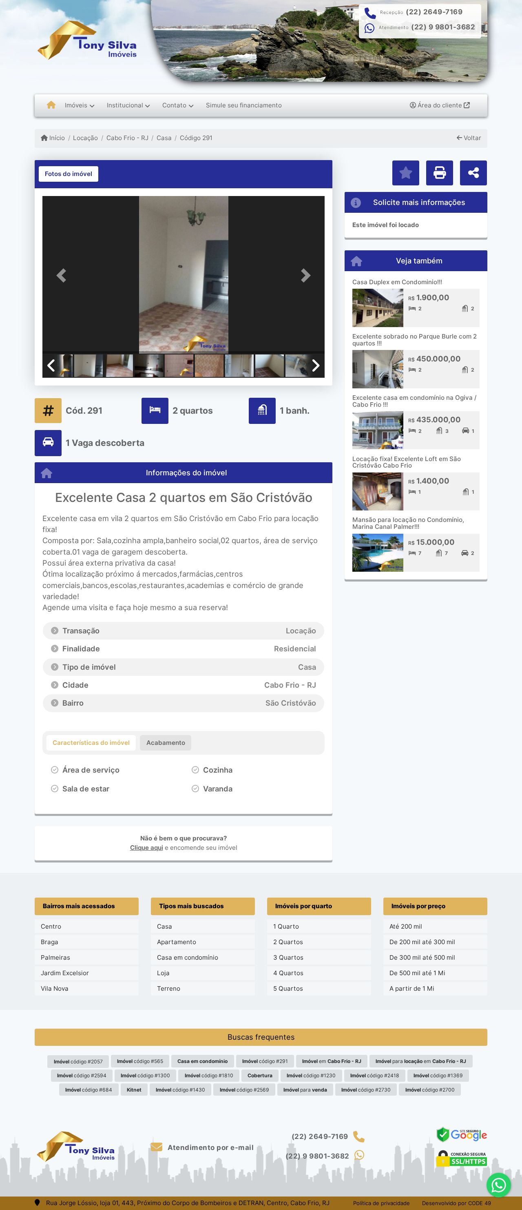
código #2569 (244, 1090)
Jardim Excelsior (65, 973)
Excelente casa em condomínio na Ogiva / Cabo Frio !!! (414, 401)
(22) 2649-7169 (434, 12)
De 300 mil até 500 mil (422, 957)
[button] (63, 275)
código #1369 (438, 1075)
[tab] (68, 174)
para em (421, 1061)
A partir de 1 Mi (411, 988)
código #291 (265, 1061)
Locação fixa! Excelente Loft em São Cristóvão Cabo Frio (406, 462)
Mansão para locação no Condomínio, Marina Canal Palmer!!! (408, 523)
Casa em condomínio (187, 957)
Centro (51, 926)
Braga (49, 942)
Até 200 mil (405, 926)
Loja (163, 973)
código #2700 (430, 1090)
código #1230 (311, 1075)
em (331, 1061)
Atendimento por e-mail (210, 1147)
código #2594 (81, 1075)
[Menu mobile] (51, 105)
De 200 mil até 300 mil (422, 942)
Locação (85, 138)
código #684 (88, 1090)
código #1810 (209, 1075)
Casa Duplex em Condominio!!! (397, 282)
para (305, 1090)
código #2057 (78, 1061)
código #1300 (145, 1075)
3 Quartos (288, 957)
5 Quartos (288, 988)
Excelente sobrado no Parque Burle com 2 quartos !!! (414, 339)
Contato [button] (174, 105)
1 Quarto (286, 926)
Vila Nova (55, 988)
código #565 (140, 1061)
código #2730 (366, 1090)
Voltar (471, 138)
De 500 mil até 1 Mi (417, 973)
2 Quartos (288, 942)
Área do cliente (440, 105)
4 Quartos (288, 973)
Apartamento (176, 942)
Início (56, 138)
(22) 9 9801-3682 (443, 27)
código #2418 (374, 1075)
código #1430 (180, 1090)
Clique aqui (146, 847)
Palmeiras (55, 957)
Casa (164, 138)
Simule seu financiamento (244, 105)
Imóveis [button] (76, 105)
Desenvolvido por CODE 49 (456, 1203)
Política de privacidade (381, 1203)
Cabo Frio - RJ (127, 138)
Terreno (168, 988)
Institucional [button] (125, 105)
